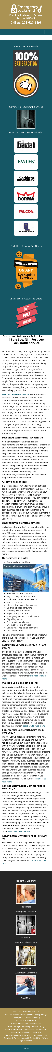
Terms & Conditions (13, 1035)
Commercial (29, 1029)
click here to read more (34, 725)
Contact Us (36, 1032)
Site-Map (37, 1035)
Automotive (41, 1029)
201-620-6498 (32, 22)
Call (27, 1048)
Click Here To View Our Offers (26, 245)
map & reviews (32, 1018)
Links (45, 1035)
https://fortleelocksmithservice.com (26, 1024)
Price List (27, 1035)
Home (7, 1029)
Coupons (26, 1032)
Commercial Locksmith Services (26, 106)
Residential (17, 1029)
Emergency (15, 1032)
